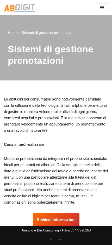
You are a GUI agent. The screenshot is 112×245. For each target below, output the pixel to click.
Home (13, 32)
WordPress (60, 239)
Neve (51, 239)
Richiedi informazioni (56, 219)
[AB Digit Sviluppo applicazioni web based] (19, 8)
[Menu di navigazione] (102, 7)
